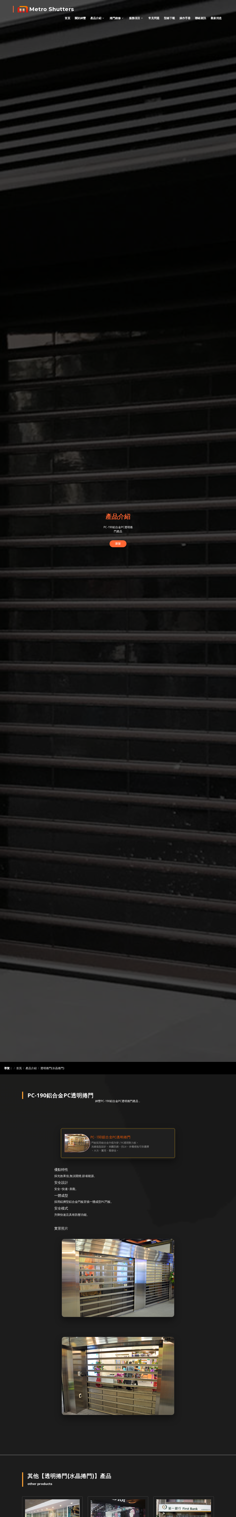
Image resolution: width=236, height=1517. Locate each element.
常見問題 (153, 18)
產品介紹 (95, 18)
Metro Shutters (51, 9)
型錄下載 (169, 18)
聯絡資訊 (200, 18)
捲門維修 (115, 18)
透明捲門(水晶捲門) (52, 1068)
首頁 (67, 18)
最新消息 (216, 18)
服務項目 (134, 18)
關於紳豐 (80, 18)
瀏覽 (118, 543)
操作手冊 (185, 18)
